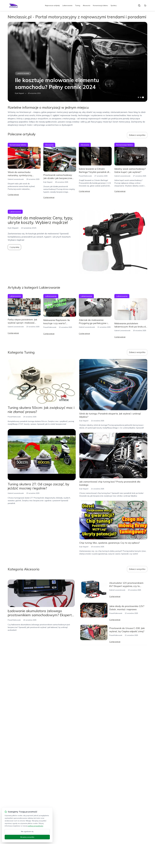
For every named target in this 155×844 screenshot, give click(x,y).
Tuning (77, 5)
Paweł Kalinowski (85, 176)
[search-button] (139, 5)
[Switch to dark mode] (145, 5)
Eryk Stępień (19, 93)
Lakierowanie (67, 5)
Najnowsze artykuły (52, 5)
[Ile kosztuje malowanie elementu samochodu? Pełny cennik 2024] (77, 62)
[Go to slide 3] (143, 97)
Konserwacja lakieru (100, 5)
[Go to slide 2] (140, 97)
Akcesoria (86, 5)
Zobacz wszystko (137, 135)
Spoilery (114, 5)
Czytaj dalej (14, 247)
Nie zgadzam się (27, 831)
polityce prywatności (35, 826)
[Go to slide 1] (138, 97)
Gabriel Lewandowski (16, 179)
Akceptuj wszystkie (27, 837)
